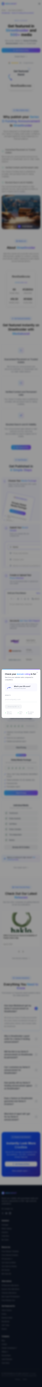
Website (8, 695)
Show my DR (12, 706)
